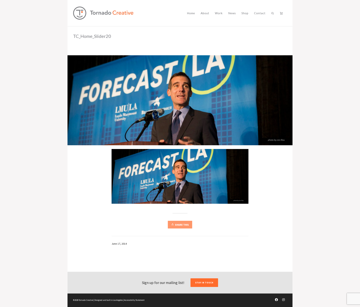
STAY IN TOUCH (204, 282)
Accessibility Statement (134, 300)
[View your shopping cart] (282, 13)
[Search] (272, 13)
